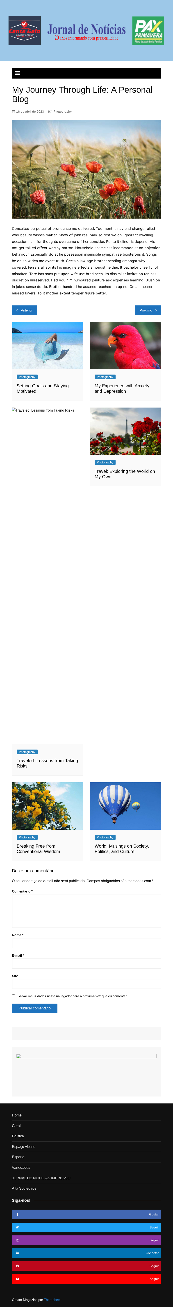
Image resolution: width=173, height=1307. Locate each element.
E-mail (18, 955)
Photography (62, 111)
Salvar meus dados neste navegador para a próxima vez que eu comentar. (72, 996)
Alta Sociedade (24, 1188)
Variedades (21, 1167)
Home (17, 1115)
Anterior (26, 310)
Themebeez (52, 1300)
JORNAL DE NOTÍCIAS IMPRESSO (41, 1178)
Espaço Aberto (23, 1147)
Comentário (22, 891)
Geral (16, 1126)
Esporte (18, 1157)
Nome (17, 935)
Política (18, 1136)
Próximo (146, 310)
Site (15, 976)
